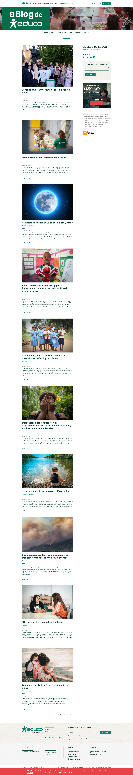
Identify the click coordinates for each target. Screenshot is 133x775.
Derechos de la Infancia (90, 120)
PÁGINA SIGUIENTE (62, 714)
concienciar (108, 118)
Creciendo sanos (61, 32)
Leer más (25, 114)
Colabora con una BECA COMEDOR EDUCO (61, 773)
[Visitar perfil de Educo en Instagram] (94, 57)
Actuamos (70, 32)
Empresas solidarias (74, 759)
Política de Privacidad (94, 71)
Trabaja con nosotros (50, 752)
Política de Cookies (89, 767)
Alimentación (87, 122)
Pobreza (93, 122)
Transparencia (48, 747)
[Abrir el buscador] (94, 3)
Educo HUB (84, 739)
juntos (105, 116)
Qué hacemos (45, 3)
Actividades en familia (89, 116)
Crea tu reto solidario (97, 753)
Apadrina (70, 758)
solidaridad (95, 126)
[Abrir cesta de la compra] (100, 3)
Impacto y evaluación (50, 750)
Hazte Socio (71, 753)
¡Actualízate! (85, 32)
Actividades (98, 122)
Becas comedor (91, 124)
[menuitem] (37, 3)
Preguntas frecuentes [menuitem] (27, 750)
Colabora (70, 3)
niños (85, 124)
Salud (100, 126)
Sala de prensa (75, 739)
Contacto (47, 729)
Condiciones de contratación (77, 767)
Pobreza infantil (99, 124)
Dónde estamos (49, 727)
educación (91, 114)
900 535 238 (48, 731)
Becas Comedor (73, 754)
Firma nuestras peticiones (98, 751)
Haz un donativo (73, 756)
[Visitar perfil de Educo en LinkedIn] (60, 737)
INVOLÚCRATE (94, 747)
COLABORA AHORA (97, 103)
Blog (91, 3)
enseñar (101, 116)
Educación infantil (103, 114)
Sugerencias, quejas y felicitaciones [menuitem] (31, 751)
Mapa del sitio (108, 767)
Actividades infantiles (99, 118)
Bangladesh (105, 122)
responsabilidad (88, 126)
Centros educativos (96, 754)
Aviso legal (57, 767)
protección (91, 118)
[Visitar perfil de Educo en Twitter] (87, 57)
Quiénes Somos (37, 3)
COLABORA (71, 747)
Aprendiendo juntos (49, 32)
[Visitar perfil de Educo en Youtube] (91, 57)
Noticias (77, 32)
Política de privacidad (65, 767)
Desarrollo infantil (105, 120)
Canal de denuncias (27, 747)
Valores (97, 116)
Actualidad (63, 3)
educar (86, 118)
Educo (98, 120)
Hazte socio (106, 3)
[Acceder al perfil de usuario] (97, 3)
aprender (86, 114)
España (96, 114)
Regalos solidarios (73, 751)
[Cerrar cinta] (105, 771)
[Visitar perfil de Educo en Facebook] (83, 57)
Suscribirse (90, 74)
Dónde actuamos (54, 3)
